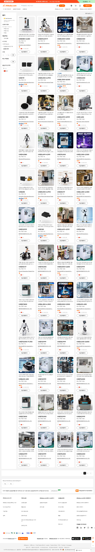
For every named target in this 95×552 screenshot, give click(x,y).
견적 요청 (42, 507)
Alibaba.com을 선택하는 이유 (9, 502)
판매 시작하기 (80, 507)
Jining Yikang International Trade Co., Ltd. (45, 82)
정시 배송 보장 (24, 511)
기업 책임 (5, 511)
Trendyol (63, 545)
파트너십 (79, 519)
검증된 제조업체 (43, 502)
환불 (59, 515)
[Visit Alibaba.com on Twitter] (85, 527)
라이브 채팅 (61, 507)
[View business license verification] (61, 550)
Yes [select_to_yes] (5, 483)
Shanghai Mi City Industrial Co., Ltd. (64, 43)
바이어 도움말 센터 (62, 502)
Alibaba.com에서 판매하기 (83, 502)
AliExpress (26, 545)
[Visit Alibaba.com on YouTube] (92, 527)
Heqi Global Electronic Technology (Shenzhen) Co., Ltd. (27, 121)
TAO (59, 545)
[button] (57, 6)
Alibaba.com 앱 (53, 538)
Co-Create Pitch (7, 507)
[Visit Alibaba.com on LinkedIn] (81, 527)
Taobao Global (53, 545)
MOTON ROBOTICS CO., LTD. (83, 43)
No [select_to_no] (11, 483)
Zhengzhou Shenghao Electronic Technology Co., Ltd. (26, 82)
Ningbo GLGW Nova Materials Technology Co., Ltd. (64, 84)
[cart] (76, 5)
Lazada (47, 545)
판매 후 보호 (24, 515)
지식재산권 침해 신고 (63, 519)
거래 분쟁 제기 (61, 511)
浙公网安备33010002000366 (72, 549)
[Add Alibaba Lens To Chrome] (23, 538)
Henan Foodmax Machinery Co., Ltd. (64, 121)
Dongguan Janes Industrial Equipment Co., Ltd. (83, 121)
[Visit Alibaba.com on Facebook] (77, 527)
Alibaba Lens (11, 538)
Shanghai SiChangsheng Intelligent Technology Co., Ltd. (45, 43)
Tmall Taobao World (40, 545)
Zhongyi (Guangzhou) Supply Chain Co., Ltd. (46, 121)
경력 (4, 515)
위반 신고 (60, 524)
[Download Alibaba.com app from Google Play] (87, 538)
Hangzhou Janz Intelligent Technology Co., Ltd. (25, 45)
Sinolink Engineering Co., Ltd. (83, 82)
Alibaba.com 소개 (7, 498)
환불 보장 (23, 507)
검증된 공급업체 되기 (81, 515)
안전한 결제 (24, 502)
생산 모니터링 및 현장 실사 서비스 (28, 520)
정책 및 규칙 (24, 525)
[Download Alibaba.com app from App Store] (76, 538)
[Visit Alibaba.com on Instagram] (88, 527)
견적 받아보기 (55, 490)
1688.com (32, 545)
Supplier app (40, 538)
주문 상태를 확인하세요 (82, 511)
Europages (69, 545)
